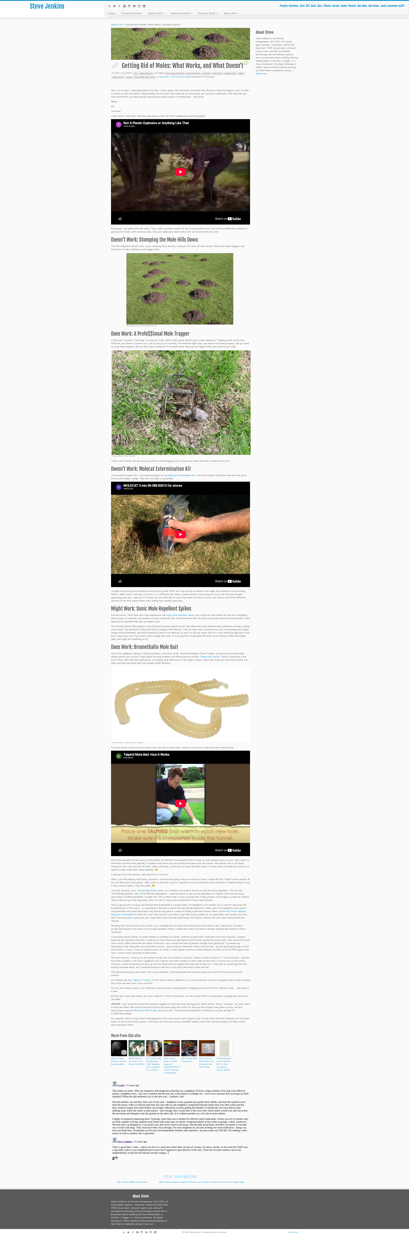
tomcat (129, 77)
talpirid (241, 73)
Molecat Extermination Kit (181, 475)
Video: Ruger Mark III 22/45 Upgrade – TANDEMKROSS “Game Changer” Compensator (172, 1065)
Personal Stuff (207, 13)
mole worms (217, 73)
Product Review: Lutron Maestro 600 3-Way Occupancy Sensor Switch (224, 1064)
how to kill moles (193, 73)
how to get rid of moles (175, 73)
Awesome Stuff (180, 13)
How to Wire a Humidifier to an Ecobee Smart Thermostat (206, 1062)
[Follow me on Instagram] (130, 6)
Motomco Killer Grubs (145, 1010)
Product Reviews (132, 13)
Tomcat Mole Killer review (144, 77)
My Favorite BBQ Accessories (189, 1060)
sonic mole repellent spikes (180, 615)
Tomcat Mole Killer (146, 890)
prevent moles (230, 73)
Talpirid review (118, 77)
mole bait (206, 73)
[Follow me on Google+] (125, 6)
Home (111, 13)
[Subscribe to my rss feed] (110, 6)
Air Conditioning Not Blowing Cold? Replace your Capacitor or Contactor (153, 1064)
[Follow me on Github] (140, 6)
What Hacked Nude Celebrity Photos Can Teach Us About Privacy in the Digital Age (203, 1182)
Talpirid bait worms (210, 656)
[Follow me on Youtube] (135, 6)
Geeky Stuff (155, 13)
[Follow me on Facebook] (120, 6)
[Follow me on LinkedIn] (145, 6)
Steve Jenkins (47, 6)
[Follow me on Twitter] (115, 6)
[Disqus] (180, 1120)
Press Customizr (220, 1232)
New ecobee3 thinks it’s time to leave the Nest (118, 1061)
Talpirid (135, 980)
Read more (261, 73)
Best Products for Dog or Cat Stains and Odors (136, 1061)
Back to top (293, 1232)
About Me (230, 13)
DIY (121, 24)
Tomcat (147, 980)
